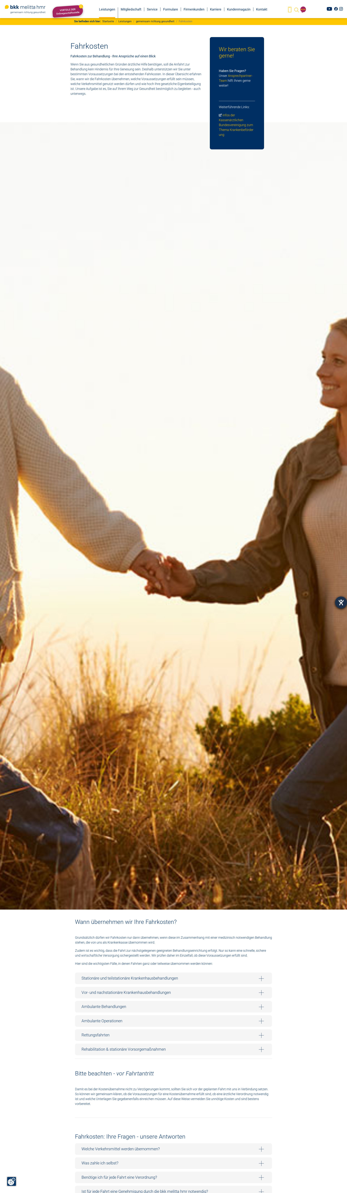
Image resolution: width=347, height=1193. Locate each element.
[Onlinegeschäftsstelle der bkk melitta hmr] (289, 10)
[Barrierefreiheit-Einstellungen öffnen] (341, 602)
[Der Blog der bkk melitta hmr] (303, 10)
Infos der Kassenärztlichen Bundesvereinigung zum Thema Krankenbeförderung (236, 125)
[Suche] (296, 10)
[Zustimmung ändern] (11, 1181)
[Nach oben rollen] (338, 1184)
